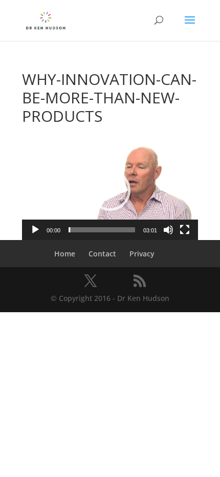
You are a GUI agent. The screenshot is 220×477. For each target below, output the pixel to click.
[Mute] (168, 230)
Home (64, 253)
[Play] (35, 230)
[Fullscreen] (185, 230)
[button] (110, 190)
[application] (110, 190)
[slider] (102, 229)
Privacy (142, 253)
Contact (102, 253)
